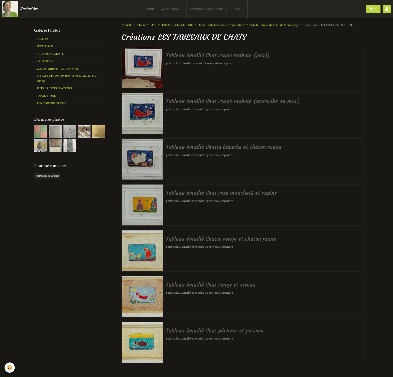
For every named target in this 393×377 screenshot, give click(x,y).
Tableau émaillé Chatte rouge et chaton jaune (221, 238)
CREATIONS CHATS (50, 54)
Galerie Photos (170, 9)
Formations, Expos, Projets (207, 9)
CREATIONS (44, 61)
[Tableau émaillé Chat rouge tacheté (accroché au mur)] (142, 113)
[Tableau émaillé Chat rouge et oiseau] (142, 296)
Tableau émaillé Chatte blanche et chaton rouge (223, 147)
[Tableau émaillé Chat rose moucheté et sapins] (142, 205)
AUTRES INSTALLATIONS (54, 88)
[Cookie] (10, 367)
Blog (237, 9)
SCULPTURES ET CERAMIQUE (172, 25)
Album (140, 25)
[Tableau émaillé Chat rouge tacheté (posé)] (142, 67)
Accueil (149, 9)
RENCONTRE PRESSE (51, 103)
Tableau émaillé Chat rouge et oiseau (211, 284)
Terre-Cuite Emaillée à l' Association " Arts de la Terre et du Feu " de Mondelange (249, 25)
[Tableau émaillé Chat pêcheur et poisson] (142, 342)
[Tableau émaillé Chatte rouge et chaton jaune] (142, 250)
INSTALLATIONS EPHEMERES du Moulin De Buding (66, 78)
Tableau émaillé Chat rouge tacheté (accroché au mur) (233, 101)
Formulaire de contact (47, 175)
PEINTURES (44, 46)
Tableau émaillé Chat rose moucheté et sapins (221, 193)
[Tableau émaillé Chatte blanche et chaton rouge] (142, 159)
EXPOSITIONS (46, 96)
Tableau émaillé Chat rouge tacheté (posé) (218, 55)
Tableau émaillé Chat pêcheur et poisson (215, 330)
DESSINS (42, 39)
